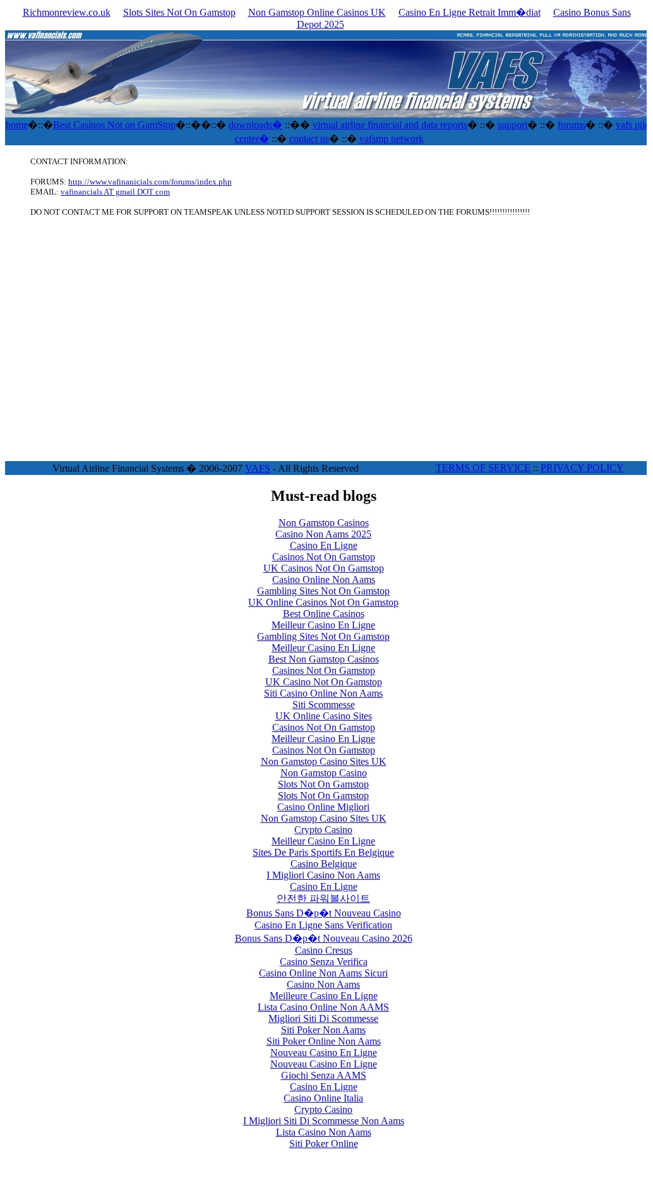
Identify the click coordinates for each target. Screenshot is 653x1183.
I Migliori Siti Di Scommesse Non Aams (323, 1120)
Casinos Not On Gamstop (323, 556)
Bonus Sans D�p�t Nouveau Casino (323, 913)
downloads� (255, 124)
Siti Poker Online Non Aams (324, 1041)
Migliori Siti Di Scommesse (323, 1018)
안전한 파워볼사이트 (323, 898)
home (17, 124)
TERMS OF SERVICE (483, 467)
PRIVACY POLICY (582, 467)
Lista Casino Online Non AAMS (323, 1007)
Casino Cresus (323, 950)
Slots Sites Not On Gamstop (179, 12)
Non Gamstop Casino (323, 772)
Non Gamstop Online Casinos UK (317, 12)
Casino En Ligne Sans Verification (323, 925)
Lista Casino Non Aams (323, 1132)
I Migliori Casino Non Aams (323, 875)
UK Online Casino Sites (323, 716)
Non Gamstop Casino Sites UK (323, 761)
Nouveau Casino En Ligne (323, 1052)
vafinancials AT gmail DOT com (115, 191)
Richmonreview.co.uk (67, 12)
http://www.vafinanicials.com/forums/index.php (150, 181)
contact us (309, 138)
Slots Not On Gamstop (323, 784)
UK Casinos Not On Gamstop (323, 568)
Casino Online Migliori (323, 807)
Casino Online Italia (323, 1098)
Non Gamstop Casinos (324, 522)
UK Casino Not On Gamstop (323, 681)
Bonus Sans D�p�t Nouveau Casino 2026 (323, 938)
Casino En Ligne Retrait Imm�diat (469, 12)
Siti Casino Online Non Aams (323, 693)
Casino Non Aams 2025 (323, 534)
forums (571, 124)
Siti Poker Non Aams (323, 1029)
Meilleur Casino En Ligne (323, 625)
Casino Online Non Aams (323, 579)
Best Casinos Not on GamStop (114, 124)
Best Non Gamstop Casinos (323, 659)
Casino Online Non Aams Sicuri (323, 973)
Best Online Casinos (323, 613)
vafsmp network (391, 138)
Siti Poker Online (323, 1143)
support (512, 124)
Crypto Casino (323, 829)
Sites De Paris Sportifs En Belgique (323, 852)
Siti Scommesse (323, 704)
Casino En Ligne (323, 545)
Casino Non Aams (323, 984)
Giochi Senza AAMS (323, 1075)
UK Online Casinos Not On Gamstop (323, 602)
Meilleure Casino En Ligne (324, 995)
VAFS (257, 468)
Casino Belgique (324, 863)
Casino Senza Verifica (324, 961)
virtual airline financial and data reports (390, 124)
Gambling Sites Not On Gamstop (323, 590)
